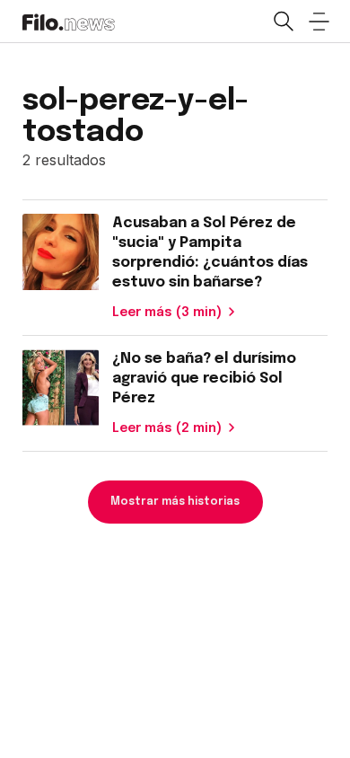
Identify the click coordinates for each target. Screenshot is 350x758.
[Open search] (283, 22)
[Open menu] (319, 22)
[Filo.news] (68, 20)
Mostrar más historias (175, 502)
